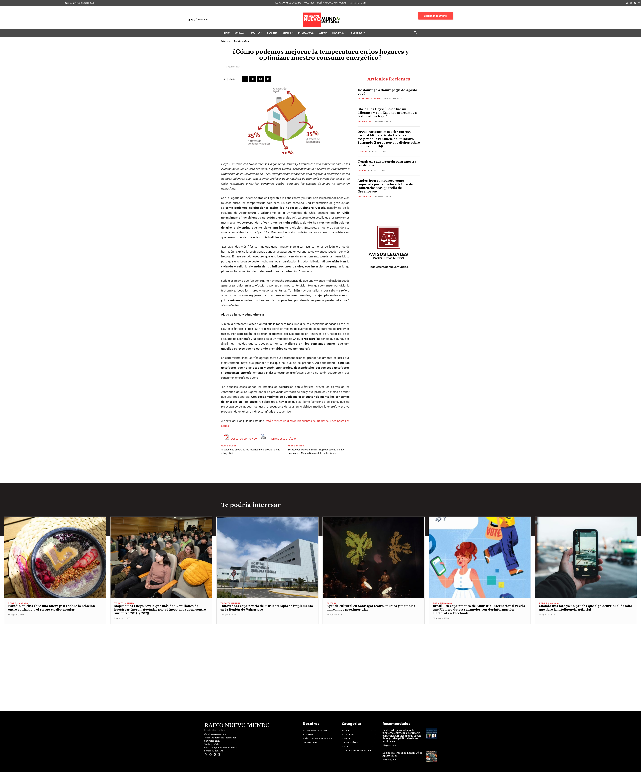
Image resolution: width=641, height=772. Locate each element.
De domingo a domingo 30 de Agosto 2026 (387, 92)
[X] (252, 79)
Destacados (364, 196)
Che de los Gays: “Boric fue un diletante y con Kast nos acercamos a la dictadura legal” (387, 112)
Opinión (362, 170)
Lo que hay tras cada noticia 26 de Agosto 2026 (402, 754)
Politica (362, 151)
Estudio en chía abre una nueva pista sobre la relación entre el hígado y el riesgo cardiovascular (51, 608)
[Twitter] (627, 3)
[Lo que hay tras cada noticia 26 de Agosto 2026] (431, 756)
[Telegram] (635, 3)
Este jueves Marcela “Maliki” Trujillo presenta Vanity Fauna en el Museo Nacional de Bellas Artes (316, 451)
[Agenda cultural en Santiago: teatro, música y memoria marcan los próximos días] (373, 557)
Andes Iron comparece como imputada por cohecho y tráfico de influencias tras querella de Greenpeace (385, 186)
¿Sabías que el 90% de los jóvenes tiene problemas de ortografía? (250, 451)
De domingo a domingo (370, 99)
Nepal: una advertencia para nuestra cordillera (387, 163)
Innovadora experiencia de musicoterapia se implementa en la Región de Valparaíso (266, 608)
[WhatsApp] (260, 79)
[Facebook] (245, 79)
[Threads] (219, 754)
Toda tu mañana (241, 41)
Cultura (332, 603)
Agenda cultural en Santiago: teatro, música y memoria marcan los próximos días (371, 608)
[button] (415, 33)
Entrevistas (364, 121)
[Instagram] (631, 3)
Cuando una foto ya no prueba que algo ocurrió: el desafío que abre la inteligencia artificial (585, 608)
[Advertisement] (320, 647)
